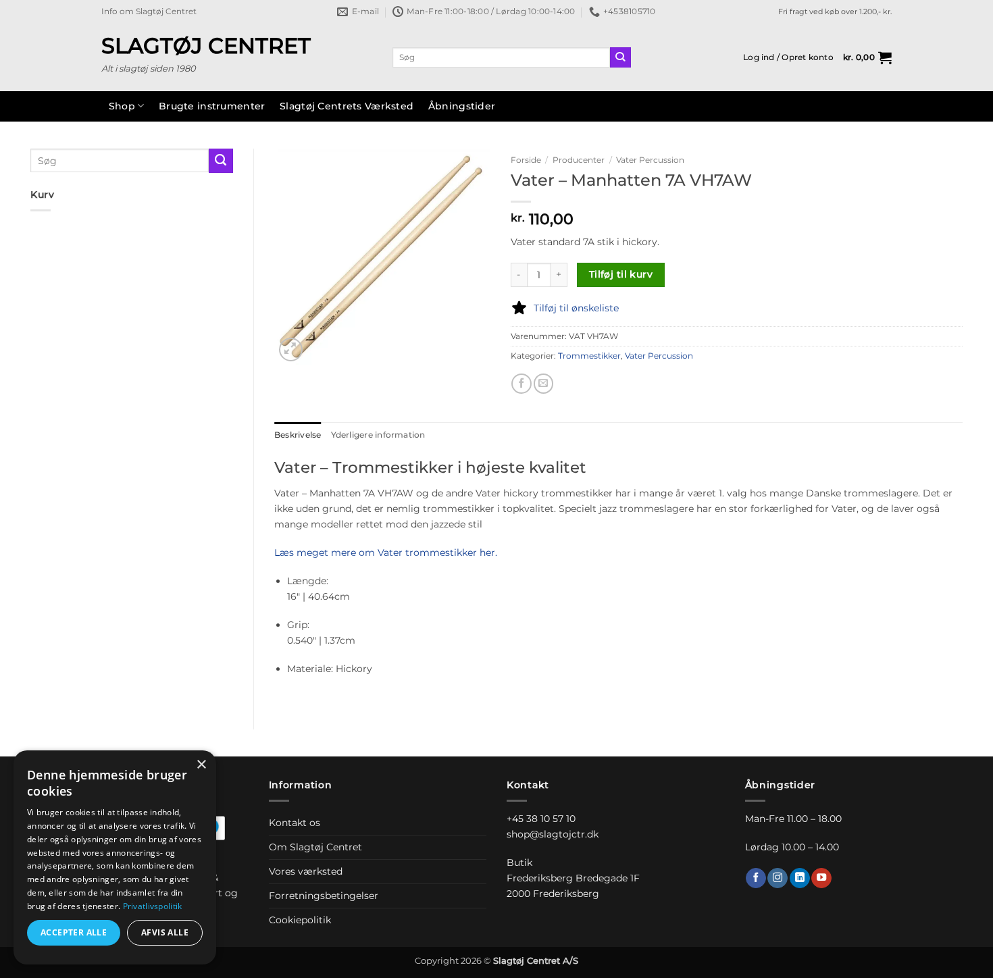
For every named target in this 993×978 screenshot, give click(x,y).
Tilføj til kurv (621, 274)
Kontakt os (294, 823)
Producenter (579, 160)
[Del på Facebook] (521, 384)
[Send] (620, 57)
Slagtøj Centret (206, 46)
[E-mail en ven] (544, 384)
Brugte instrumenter (212, 106)
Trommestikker (589, 356)
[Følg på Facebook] (756, 878)
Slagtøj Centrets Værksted (346, 106)
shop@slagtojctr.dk (553, 834)
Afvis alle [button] (164, 932)
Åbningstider (461, 106)
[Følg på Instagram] (777, 878)
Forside (526, 160)
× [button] (201, 765)
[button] (788, 57)
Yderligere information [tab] (378, 435)
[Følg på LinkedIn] (800, 878)
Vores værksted (305, 871)
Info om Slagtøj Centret (149, 11)
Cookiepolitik (300, 920)
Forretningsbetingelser (323, 896)
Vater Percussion (650, 160)
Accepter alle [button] (74, 932)
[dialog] (115, 857)
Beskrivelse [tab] (298, 435)
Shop (122, 106)
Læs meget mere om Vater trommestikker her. (385, 552)
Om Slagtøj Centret (315, 847)
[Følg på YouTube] (821, 878)
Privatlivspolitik (152, 906)
